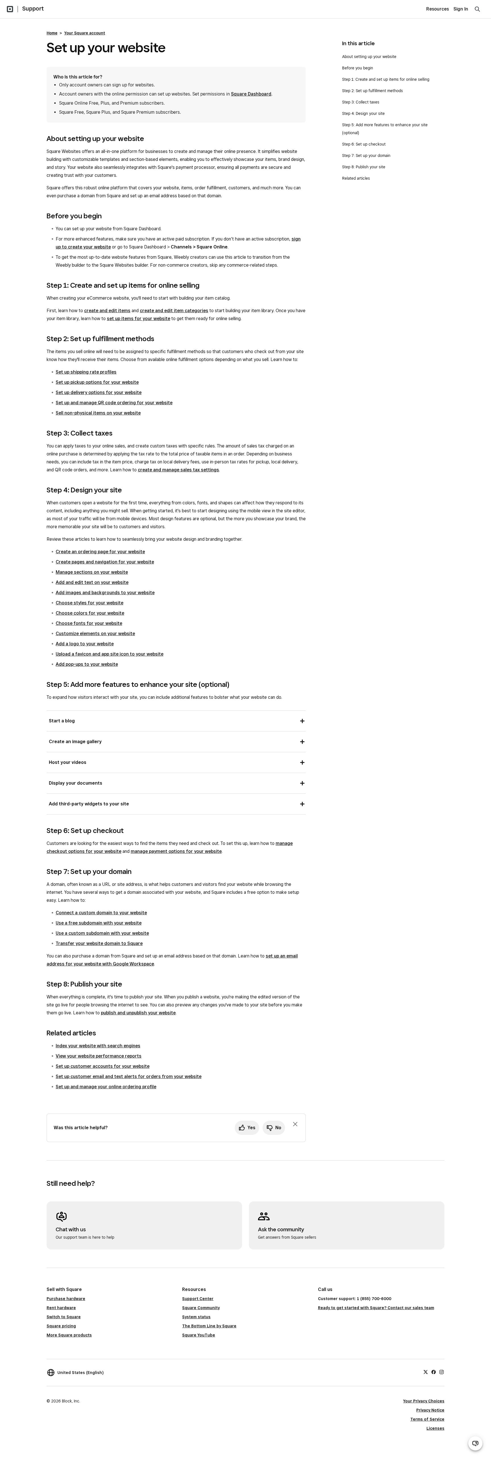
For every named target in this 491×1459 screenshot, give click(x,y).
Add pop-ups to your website (87, 664)
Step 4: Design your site (363, 113)
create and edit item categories (174, 310)
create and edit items (107, 310)
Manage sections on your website (92, 572)
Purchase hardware (66, 1298)
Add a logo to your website (85, 643)
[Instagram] (441, 1371)
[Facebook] (433, 1371)
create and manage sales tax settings (178, 469)
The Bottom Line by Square (209, 1326)
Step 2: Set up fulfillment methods (372, 90)
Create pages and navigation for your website (105, 562)
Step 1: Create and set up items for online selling (385, 79)
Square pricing (61, 1326)
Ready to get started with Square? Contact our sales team (376, 1307)
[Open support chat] (475, 1443)
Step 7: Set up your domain (366, 155)
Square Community (201, 1307)
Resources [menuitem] (437, 9)
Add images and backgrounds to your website (105, 592)
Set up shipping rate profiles (86, 372)
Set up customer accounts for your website (102, 1066)
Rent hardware (61, 1307)
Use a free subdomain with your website (99, 923)
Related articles (356, 178)
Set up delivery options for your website (99, 392)
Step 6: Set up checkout (364, 144)
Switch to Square (64, 1317)
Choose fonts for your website (89, 623)
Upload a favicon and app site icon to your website (109, 654)
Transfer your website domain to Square (99, 943)
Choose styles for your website (89, 603)
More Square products (69, 1335)
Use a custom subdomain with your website (102, 933)
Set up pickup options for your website (97, 382)
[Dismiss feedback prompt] (295, 1124)
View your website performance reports (99, 1056)
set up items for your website (138, 318)
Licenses (435, 1428)
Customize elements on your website (95, 633)
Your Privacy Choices (423, 1401)
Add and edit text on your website (92, 582)
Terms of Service (427, 1419)
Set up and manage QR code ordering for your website (114, 402)
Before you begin (357, 68)
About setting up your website (369, 56)
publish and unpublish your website (138, 1013)
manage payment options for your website (176, 851)
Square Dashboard (251, 94)
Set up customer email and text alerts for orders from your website (128, 1076)
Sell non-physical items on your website (98, 413)
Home (52, 33)
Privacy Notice (430, 1410)
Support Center (197, 1298)
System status (196, 1317)
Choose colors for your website (90, 613)
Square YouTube (198, 1335)
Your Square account (84, 33)
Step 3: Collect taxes (360, 102)
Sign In (460, 9)
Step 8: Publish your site (363, 167)
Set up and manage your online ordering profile (106, 1086)
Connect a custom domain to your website (101, 912)
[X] (425, 1371)
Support (33, 8)
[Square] (10, 9)
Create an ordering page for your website (100, 551)
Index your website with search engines (98, 1045)
